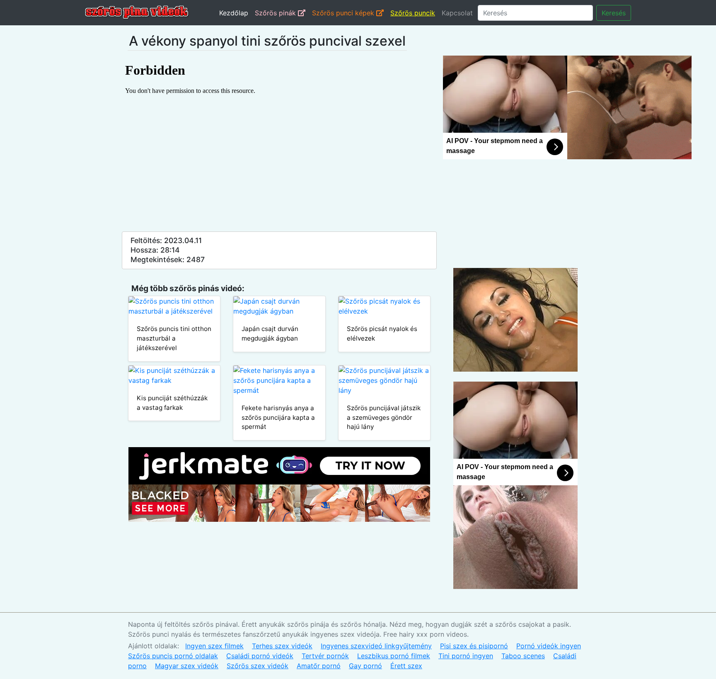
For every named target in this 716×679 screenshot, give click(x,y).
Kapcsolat (457, 13)
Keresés (614, 13)
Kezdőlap (233, 13)
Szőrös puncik (412, 13)
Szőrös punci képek (344, 13)
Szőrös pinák (276, 13)
